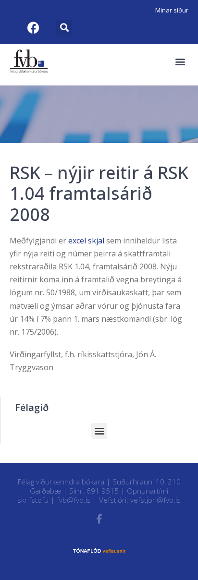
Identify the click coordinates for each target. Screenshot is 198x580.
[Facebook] (33, 27)
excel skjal (87, 240)
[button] (64, 28)
